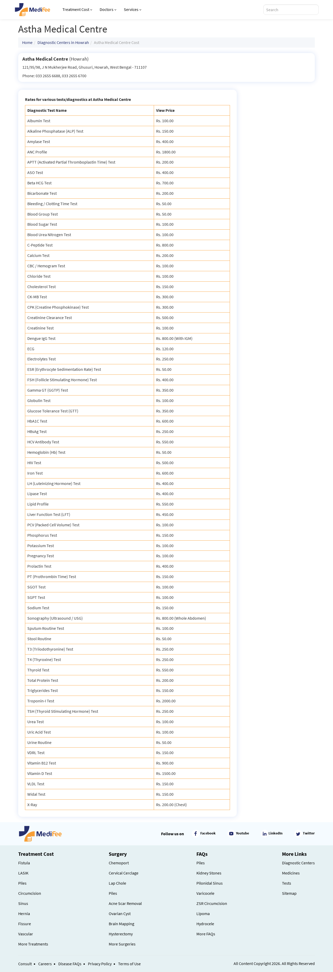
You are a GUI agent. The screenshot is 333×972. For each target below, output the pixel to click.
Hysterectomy (121, 933)
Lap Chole (117, 883)
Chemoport (119, 862)
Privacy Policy (100, 963)
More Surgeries (122, 944)
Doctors (106, 9)
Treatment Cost (75, 9)
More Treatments (33, 944)
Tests (286, 883)
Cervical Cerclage (123, 873)
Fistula (24, 862)
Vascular (25, 933)
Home (27, 42)
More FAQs (205, 933)
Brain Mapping (121, 923)
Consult (25, 963)
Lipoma (203, 913)
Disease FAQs (69, 963)
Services (131, 9)
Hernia (24, 913)
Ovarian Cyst (120, 913)
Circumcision (29, 893)
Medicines (291, 873)
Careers (45, 963)
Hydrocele (205, 923)
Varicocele (205, 893)
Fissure (24, 923)
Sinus (23, 903)
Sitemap (289, 893)
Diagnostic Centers (298, 862)
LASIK (23, 873)
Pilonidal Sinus (209, 883)
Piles (22, 883)
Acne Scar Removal (125, 903)
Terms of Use (129, 963)
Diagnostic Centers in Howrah (63, 42)
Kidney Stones (208, 873)
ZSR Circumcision (211, 903)
